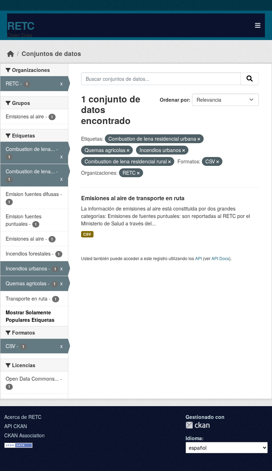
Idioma (194, 438)
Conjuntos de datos (51, 53)
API (198, 258)
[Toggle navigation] (257, 25)
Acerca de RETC (22, 416)
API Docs (220, 258)
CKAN (198, 425)
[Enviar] (249, 78)
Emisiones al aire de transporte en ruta (133, 198)
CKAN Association (24, 435)
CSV (87, 234)
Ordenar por (174, 99)
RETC (20, 25)
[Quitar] (199, 139)
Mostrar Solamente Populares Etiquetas (30, 316)
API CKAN (15, 426)
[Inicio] (10, 53)
